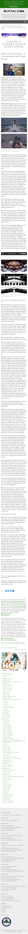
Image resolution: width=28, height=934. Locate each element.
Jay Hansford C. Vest (8, 762)
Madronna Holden (7, 727)
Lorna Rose (5, 702)
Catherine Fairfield (7, 678)
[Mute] (21, 253)
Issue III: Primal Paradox (8, 878)
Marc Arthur (6, 701)
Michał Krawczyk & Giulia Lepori (11, 752)
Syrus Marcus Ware (7, 706)
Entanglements (5, 719)
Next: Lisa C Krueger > (21, 649)
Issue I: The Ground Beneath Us (10, 820)
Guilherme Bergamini (8, 757)
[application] (14, 253)
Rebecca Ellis (6, 789)
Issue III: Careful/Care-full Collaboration (12, 827)
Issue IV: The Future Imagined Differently (13, 876)
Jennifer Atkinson (7, 750)
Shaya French (6, 693)
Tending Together (6, 768)
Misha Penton (6, 714)
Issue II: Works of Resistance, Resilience (12, 850)
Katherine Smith (7, 775)
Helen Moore (6, 755)
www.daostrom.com (6, 613)
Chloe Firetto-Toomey (8, 738)
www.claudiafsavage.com (8, 638)
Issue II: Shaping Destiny (8, 828)
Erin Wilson (6, 792)
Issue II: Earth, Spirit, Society (9, 889)
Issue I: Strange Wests (7, 830)
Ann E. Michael (6, 691)
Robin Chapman (7, 766)
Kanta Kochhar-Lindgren (9, 770)
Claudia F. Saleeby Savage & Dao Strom (13, 776)
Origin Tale (9, 580)
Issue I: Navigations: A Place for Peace (11, 840)
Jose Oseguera (6, 711)
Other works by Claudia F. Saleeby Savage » (13, 643)
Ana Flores (5, 709)
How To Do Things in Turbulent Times (11, 682)
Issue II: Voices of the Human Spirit (11, 879)
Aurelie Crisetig (7, 765)
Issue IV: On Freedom (7, 825)
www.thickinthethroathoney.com (9, 640)
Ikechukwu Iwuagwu (8, 800)
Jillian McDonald (7, 728)
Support (4, 909)
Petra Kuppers (6, 675)
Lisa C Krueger (6, 778)
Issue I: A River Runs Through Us (10, 900)
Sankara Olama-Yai (7, 779)
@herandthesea (5, 615)
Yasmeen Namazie (7, 784)
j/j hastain (5, 781)
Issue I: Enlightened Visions (9, 881)
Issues (3, 25)
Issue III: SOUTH (6, 868)
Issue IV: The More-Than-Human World (12, 835)
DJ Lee (4, 677)
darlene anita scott (7, 685)
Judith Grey (6, 712)
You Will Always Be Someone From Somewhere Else (12, 601)
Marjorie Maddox (7, 730)
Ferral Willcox (6, 745)
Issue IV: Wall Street (7, 896)
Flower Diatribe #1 (12, 576)
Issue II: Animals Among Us (9, 869)
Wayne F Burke (6, 732)
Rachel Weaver (6, 690)
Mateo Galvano (6, 794)
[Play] (3, 253)
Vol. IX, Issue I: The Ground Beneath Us (12, 815)
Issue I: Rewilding (6, 861)
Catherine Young (7, 771)
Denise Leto (6, 704)
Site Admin (19, 931)
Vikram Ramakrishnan (8, 802)
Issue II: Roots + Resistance (9, 859)
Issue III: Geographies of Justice (10, 848)
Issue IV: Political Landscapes (9, 866)
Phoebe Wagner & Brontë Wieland (12, 699)
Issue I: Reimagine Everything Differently (12, 871)
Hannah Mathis (6, 735)
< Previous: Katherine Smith (9, 647)
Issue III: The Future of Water (9, 887)
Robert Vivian (6, 763)
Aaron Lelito (6, 749)
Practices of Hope (11, 25)
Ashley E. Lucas (6, 783)
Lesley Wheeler (7, 786)
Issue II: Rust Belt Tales (8, 899)
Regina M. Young (7, 686)
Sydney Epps (6, 717)
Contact (4, 912)
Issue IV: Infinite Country (8, 856)
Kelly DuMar (6, 725)
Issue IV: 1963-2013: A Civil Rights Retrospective (14, 886)
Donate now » (14, 6)
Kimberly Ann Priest (8, 796)
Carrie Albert (6, 715)
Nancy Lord (5, 722)
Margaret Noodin (7, 760)
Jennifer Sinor (6, 683)
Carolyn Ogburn (7, 797)
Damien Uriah (6, 747)
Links (3, 910)
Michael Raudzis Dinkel (9, 707)
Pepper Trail (6, 773)
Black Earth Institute (7, 907)
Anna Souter (6, 791)
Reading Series (6, 906)
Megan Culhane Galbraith (9, 696)
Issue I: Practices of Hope (8, 851)
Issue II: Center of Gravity (8, 838)
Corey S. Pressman (7, 688)
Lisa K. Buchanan (7, 753)
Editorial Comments (6, 673)
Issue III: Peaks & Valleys (8, 897)
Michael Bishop (7, 799)
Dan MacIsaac (6, 724)
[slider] (24, 253)
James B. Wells (6, 787)
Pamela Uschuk (7, 694)
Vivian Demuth (6, 720)
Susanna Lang (6, 736)
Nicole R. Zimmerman (8, 733)
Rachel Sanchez (7, 680)
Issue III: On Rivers (6, 837)
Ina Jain (4, 744)
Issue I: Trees (5, 890)
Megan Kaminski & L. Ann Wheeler (11, 758)
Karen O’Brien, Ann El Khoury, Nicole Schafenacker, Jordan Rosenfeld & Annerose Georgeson (14, 741)
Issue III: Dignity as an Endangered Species (13, 858)
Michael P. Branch (7, 698)
